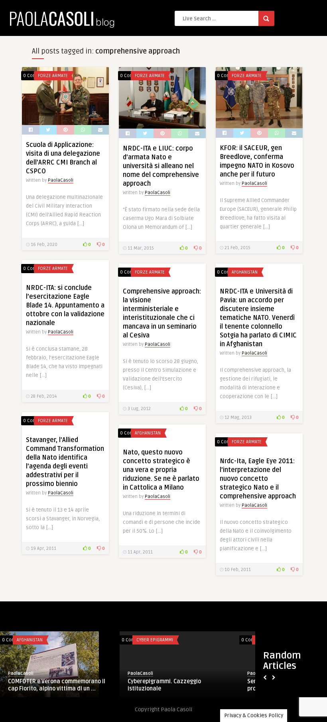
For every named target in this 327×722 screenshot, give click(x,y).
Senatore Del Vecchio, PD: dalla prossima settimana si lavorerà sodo (96, 685)
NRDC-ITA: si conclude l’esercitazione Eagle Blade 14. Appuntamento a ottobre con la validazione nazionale (65, 305)
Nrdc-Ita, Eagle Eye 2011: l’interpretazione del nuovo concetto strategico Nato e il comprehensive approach (258, 478)
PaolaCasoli (60, 180)
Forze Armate (53, 75)
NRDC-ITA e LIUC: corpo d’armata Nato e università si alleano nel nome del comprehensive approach (161, 166)
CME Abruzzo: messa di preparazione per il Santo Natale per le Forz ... (215, 685)
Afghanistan (245, 272)
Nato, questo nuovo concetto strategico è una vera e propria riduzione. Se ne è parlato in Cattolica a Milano (161, 470)
